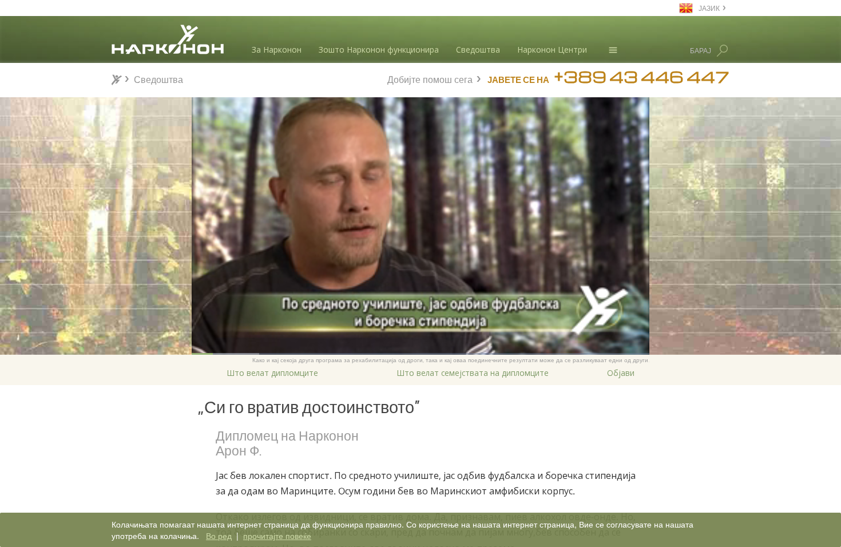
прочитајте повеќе (277, 535)
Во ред (219, 535)
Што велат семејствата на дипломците (473, 372)
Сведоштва (478, 49)
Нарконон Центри (552, 49)
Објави (620, 372)
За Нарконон (277, 49)
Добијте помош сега (430, 78)
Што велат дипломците (272, 372)
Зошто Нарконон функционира (379, 49)
